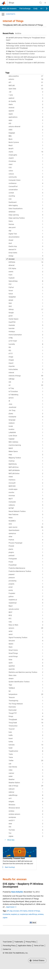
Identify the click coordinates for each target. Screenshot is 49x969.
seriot (26, 634)
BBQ (26, 136)
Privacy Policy (31, 942)
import (26, 363)
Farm (26, 275)
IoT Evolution (26, 391)
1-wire (26, 95)
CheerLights (26, 155)
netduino (26, 505)
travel (26, 738)
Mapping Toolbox (26, 458)
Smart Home (26, 650)
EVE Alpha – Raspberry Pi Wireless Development (23, 885)
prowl (26, 587)
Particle (26, 540)
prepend (26, 574)
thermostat (26, 710)
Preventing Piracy (9, 946)
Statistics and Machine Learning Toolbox (26, 672)
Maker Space (26, 451)
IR (26, 401)
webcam (26, 789)
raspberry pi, (15, 914)
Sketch (26, 644)
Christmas (26, 161)
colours (26, 174)
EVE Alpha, (24, 911)
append (26, 111)
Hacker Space (26, 319)
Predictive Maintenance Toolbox (26, 571)
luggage (26, 439)
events (26, 272)
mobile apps (26, 489)
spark (26, 663)
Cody (35, 8)
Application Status (24, 946)
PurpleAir (26, 593)
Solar (26, 660)
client (26, 164)
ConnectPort (26, 186)
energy (26, 256)
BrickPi (26, 149)
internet (26, 373)
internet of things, (34, 911)
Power (26, 562)
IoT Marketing (26, 395)
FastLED (26, 278)
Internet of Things (13, 21)
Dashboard (26, 202)
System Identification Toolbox (26, 682)
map (26, 455)
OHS (26, 524)
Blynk (26, 139)
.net (26, 92)
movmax (26, 496)
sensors (26, 628)
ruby (26, 622)
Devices (26, 224)
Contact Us (7, 949)
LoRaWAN (26, 432)
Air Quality (26, 101)
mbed (26, 477)
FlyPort (26, 287)
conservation (26, 190)
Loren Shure (26, 436)
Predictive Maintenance (26, 568)
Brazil (26, 145)
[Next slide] (44, 8)
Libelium (26, 423)
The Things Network (26, 704)
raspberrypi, (24, 914)
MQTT (26, 499)
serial (26, 631)
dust (26, 243)
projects (26, 584)
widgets (26, 801)
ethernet (26, 265)
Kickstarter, (6, 914)
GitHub (26, 309)
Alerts (26, 104)
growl (26, 316)
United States (38, 960)
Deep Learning (26, 215)
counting (26, 196)
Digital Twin (26, 234)
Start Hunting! (10, 867)
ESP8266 (26, 262)
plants (26, 549)
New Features (26, 514)
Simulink (26, 641)
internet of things (26, 376)
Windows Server (26, 808)
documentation (26, 237)
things (26, 716)
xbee (26, 824)
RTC (26, 619)
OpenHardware (26, 530)
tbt (26, 691)
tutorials (26, 745)
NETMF (26, 508)
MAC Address (26, 442)
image (26, 357)
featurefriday (26, 281)
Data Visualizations (26, 208)
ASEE (26, 130)
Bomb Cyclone (26, 142)
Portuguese (26, 559)
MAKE (26, 448)
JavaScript (26, 407)
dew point (26, 227)
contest (26, 193)
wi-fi (26, 798)
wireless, (41, 914)
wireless (26, 811)
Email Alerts (26, 253)
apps (26, 120)
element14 (26, 249)
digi (26, 231)
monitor (26, 492)
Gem (26, 303)
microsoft (26, 483)
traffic (26, 735)
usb (26, 764)
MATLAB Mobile (26, 470)
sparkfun (26, 666)
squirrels (26, 669)
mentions (26, 480)
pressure (26, 578)
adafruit (26, 98)
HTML (26, 338)
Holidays (26, 332)
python (26, 596)
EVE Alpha (26, 268)
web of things (26, 786)
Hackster (26, 325)
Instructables (26, 369)
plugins (26, 552)
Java (26, 404)
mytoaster (26, 502)
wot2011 (26, 820)
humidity (26, 344)
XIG (26, 827)
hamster (26, 328)
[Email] (33, 922)
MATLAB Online (26, 473)
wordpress (26, 817)
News (26, 518)
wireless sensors (26, 814)
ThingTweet (26, 723)
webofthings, (33, 914)
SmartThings (26, 653)
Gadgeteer (26, 297)
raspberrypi (26, 603)
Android (26, 108)
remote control (26, 609)
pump (26, 590)
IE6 (26, 347)
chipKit (26, 158)
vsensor (26, 773)
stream (26, 678)
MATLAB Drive (26, 467)
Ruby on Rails (26, 625)
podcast (26, 555)
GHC (26, 306)
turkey (26, 742)
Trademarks (18, 942)
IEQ (26, 350)
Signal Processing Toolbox (26, 637)
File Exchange (24, 8)
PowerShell (26, 565)
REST (26, 612)
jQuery (26, 414)
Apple (26, 114)
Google (26, 313)
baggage (26, 133)
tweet (26, 748)
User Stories (26, 767)
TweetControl (26, 751)
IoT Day (26, 388)
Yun (26, 833)
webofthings (26, 795)
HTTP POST (26, 341)
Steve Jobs (26, 675)
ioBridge (26, 379)
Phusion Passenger (26, 543)
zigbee (26, 836)
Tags (26, 685)
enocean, (16, 911)
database (26, 212)
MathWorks (26, 464)
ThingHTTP (26, 713)
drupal (26, 240)
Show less (10, 840)
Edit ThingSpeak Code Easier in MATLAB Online (27, 63)
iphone (26, 398)
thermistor (26, 707)
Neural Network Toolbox (26, 511)
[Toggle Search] (40, 3)
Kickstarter (26, 417)
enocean (26, 259)
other (26, 537)
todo (26, 732)
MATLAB (26, 85)
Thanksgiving (26, 701)
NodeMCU (26, 521)
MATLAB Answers (9, 8)
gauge (26, 300)
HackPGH (26, 322)
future (26, 294)
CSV (26, 199)
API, (8, 911)
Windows (26, 805)
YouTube (26, 830)
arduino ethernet (26, 126)
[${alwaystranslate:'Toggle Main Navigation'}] (45, 3)
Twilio (26, 754)
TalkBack (26, 688)
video (26, 770)
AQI (26, 123)
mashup (26, 461)
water (26, 776)
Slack (26, 647)
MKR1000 (26, 486)
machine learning (26, 445)
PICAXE (26, 546)
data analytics (26, 76)
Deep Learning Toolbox (26, 218)
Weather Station (26, 783)
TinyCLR (26, 729)
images (26, 360)
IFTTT (26, 354)
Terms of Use (39, 946)
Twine (26, 757)
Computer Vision (26, 180)
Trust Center (7, 942)
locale (26, 426)
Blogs (11, 3)
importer (26, 366)
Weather (26, 779)
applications (26, 117)
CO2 (26, 167)
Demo (26, 221)
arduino (26, 79)
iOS (26, 382)
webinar (26, 792)
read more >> (11, 907)
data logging (26, 205)
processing (26, 581)
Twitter (26, 760)
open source (26, 527)
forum (26, 291)
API (26, 82)
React (26, 606)
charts (26, 152)
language (26, 420)
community (26, 177)
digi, (11, 911)
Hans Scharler (17, 892)
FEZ (26, 284)
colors (26, 171)
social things (26, 656)
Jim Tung (26, 410)
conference (26, 183)
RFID (26, 615)
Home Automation (26, 335)
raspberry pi (26, 600)
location (26, 429)
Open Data (26, 89)
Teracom (26, 697)
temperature (26, 694)
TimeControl (26, 726)
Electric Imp (26, 246)
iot (26, 385)
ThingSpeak (26, 719)
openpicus (26, 533)
